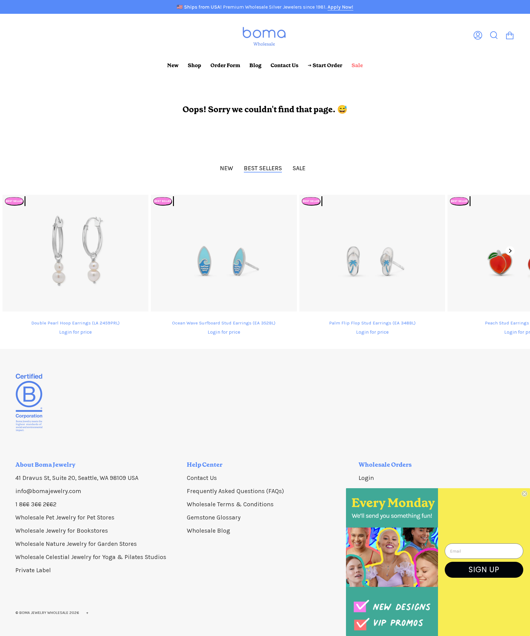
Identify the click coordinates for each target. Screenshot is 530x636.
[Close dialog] (524, 494)
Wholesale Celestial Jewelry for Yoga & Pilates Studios (90, 557)
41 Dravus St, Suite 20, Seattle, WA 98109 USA (76, 477)
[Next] (510, 250)
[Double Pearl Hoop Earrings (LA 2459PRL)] (75, 253)
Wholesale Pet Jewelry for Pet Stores (64, 517)
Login (366, 477)
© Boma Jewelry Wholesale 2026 (47, 613)
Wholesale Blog (208, 530)
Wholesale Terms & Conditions (230, 504)
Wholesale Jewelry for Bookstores (61, 530)
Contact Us (202, 477)
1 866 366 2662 (35, 504)
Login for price (75, 332)
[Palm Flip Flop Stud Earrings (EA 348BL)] (372, 253)
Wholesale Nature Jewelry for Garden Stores (76, 543)
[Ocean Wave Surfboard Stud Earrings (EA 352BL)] (224, 253)
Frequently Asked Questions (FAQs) (235, 491)
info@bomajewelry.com (48, 491)
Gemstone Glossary (213, 517)
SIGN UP (484, 570)
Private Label (33, 570)
